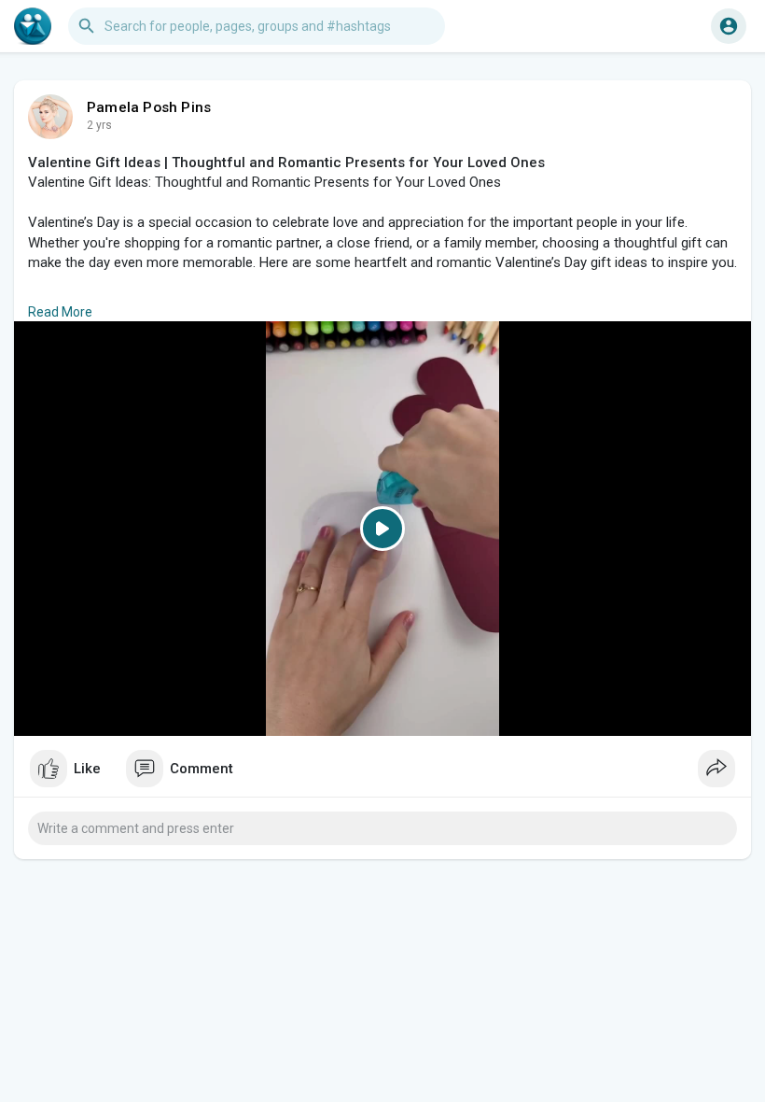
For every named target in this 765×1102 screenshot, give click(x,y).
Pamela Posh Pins (149, 107)
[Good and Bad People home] (32, 26)
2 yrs (99, 125)
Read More (60, 311)
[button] (728, 26)
